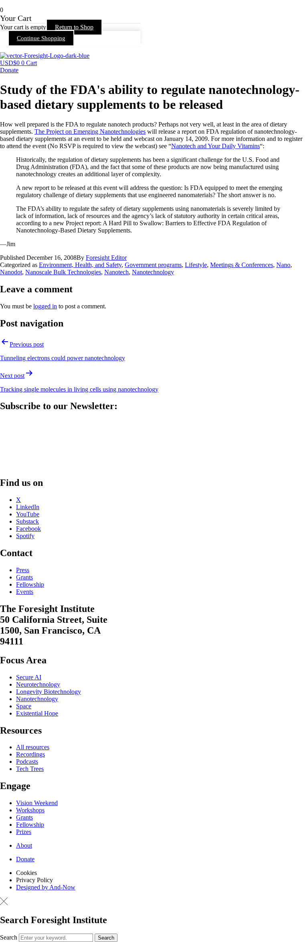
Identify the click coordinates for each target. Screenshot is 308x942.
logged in (45, 306)
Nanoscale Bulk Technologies (63, 272)
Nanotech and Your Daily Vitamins (215, 146)
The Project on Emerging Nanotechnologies (90, 131)
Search (8, 937)
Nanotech (116, 272)
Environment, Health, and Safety (80, 264)
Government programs (153, 264)
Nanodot (11, 272)
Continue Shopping (41, 38)
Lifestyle (196, 264)
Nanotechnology (153, 272)
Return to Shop (74, 27)
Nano (283, 264)
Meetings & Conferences (241, 264)
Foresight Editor (106, 257)
